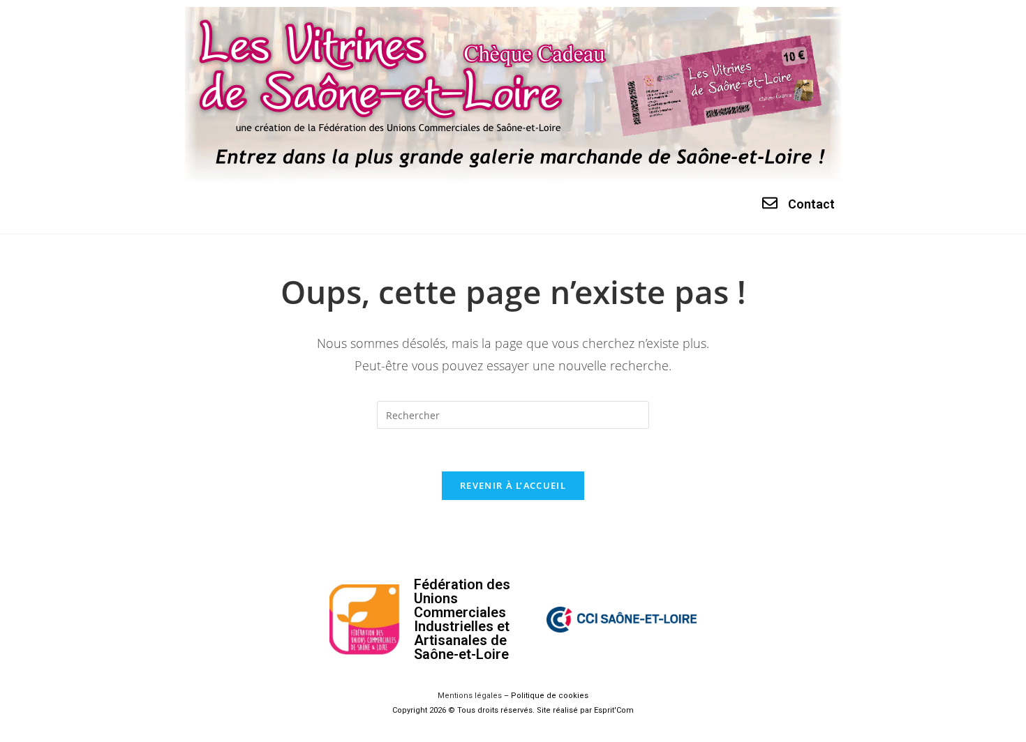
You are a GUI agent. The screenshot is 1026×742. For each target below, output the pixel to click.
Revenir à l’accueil (513, 485)
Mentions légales (470, 695)
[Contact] (770, 203)
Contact (811, 204)
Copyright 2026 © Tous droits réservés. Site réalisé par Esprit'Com (513, 710)
